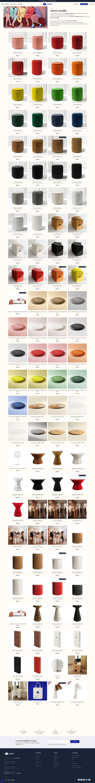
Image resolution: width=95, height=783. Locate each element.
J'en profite (58, 397)
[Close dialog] (67, 383)
